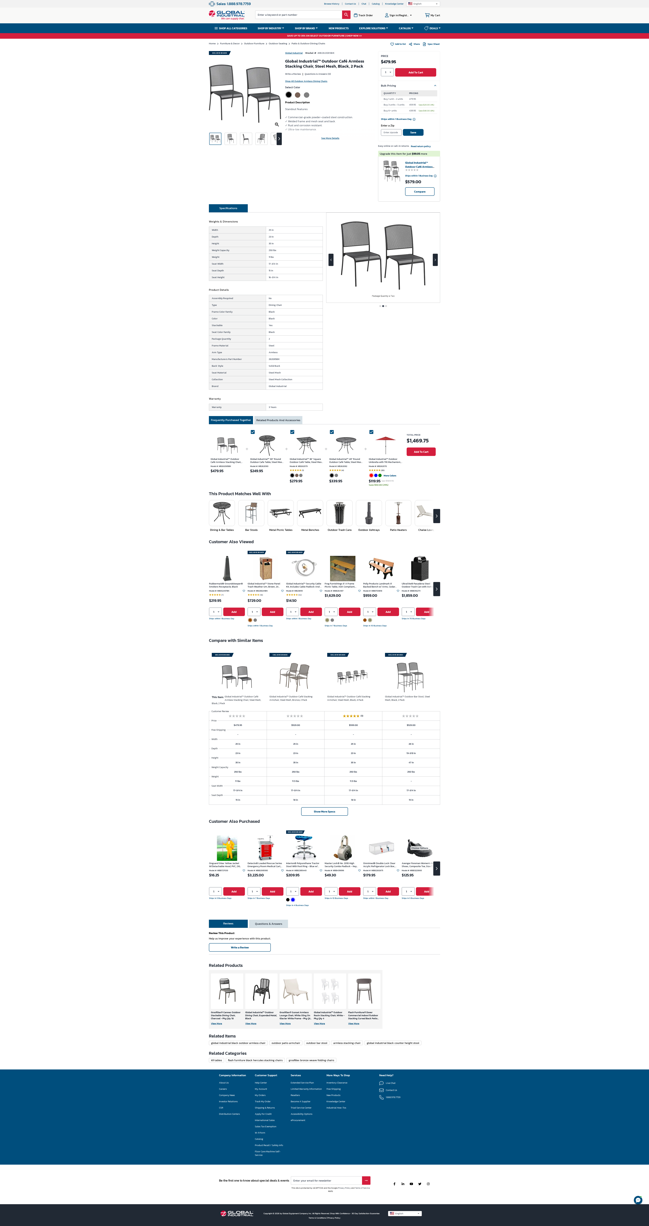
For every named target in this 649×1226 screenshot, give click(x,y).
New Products (333, 1095)
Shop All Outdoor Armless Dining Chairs (306, 81)
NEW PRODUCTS (339, 28)
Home (212, 43)
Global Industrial (294, 53)
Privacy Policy (344, 1187)
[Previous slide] (331, 260)
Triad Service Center (301, 1108)
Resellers (295, 1095)
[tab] (228, 208)
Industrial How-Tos (336, 1108)
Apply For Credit (263, 1114)
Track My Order (263, 1101)
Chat (364, 3)
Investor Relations (228, 1101)
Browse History (331, 3)
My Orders (260, 1095)
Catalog (376, 3)
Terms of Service (362, 1187)
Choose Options (419, 848)
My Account (261, 1089)
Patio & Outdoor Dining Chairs (308, 43)
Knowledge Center (394, 3)
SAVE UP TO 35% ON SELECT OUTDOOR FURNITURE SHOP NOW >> (324, 35)
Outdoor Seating (278, 43)
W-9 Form (260, 1133)
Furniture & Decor (230, 43)
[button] (423, 3)
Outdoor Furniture (254, 43)
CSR (221, 1108)
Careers (223, 1089)
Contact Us (350, 3)
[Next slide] (435, 260)
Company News (227, 1095)
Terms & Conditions (318, 1217)
